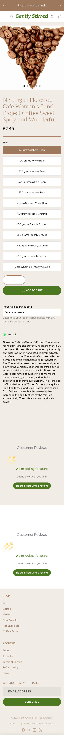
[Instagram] (34, 730)
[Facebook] (23, 730)
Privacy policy (30, 723)
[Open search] (12, 16)
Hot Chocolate (11, 625)
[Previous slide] (4, 5)
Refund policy (10, 667)
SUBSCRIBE (32, 701)
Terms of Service (12, 661)
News (6, 673)
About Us (8, 656)
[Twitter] (41, 730)
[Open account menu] (52, 16)
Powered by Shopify (43, 717)
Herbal (6, 614)
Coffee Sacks (10, 631)
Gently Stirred (26, 717)
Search (7, 650)
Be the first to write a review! (32, 485)
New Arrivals (10, 620)
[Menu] (4, 16)
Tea (5, 603)
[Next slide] (60, 5)
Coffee (7, 608)
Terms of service (47, 723)
